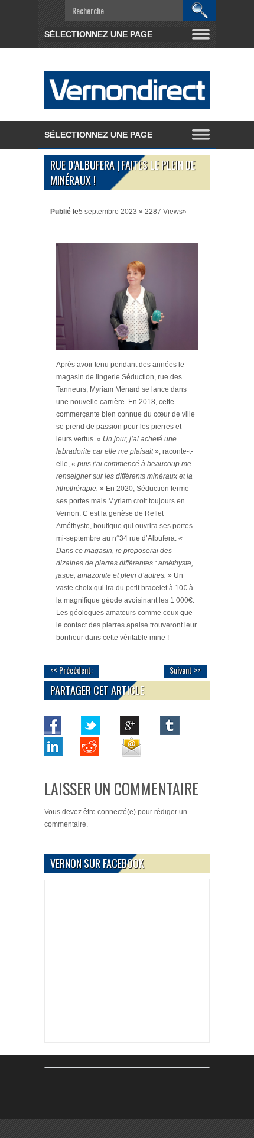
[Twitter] (91, 725)
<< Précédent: (71, 670)
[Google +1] (130, 725)
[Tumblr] (169, 725)
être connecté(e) (109, 812)
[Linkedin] (52, 746)
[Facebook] (52, 725)
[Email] (130, 746)
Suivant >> (185, 670)
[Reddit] (91, 746)
